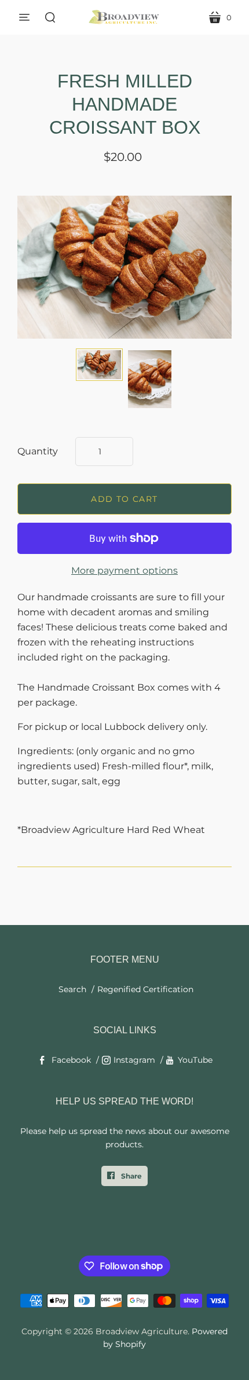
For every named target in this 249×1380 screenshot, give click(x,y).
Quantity (37, 451)
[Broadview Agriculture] (124, 17)
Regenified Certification (145, 989)
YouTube (195, 1060)
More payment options (124, 570)
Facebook (71, 1060)
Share (130, 1176)
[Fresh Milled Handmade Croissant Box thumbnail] (99, 364)
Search (72, 989)
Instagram (134, 1060)
